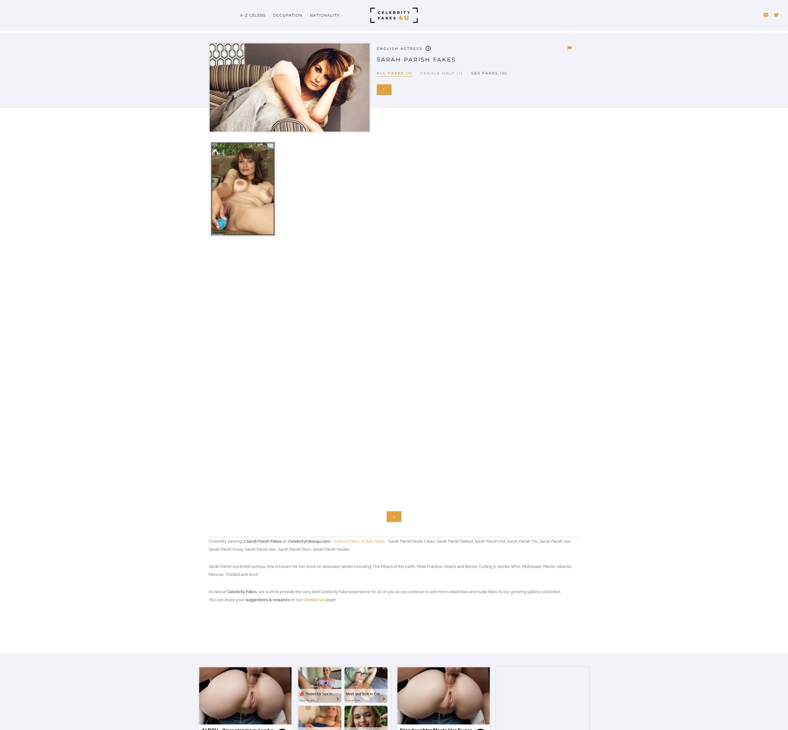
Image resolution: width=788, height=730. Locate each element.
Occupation (288, 15)
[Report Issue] (569, 48)
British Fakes (372, 541)
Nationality (325, 15)
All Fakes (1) (394, 73)
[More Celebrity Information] (428, 48)
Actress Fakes (346, 541)
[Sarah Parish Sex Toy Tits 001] (242, 191)
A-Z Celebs (253, 15)
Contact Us (314, 599)
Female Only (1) (441, 73)
